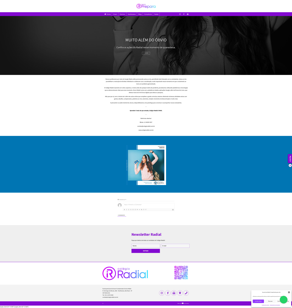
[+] (145, 209)
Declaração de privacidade (275, 305)
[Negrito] (124, 209)
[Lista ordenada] (133, 209)
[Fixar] (131, 209)
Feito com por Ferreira (183, 303)
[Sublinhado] (129, 209)
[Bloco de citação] (137, 209)
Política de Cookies (265, 305)
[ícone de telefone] (186, 293)
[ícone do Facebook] (167, 293)
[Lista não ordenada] (135, 209)
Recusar (270, 301)
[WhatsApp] (283, 299)
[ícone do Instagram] (161, 293)
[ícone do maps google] (180, 293)
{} (143, 209)
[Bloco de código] (139, 209)
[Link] (141, 209)
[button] (289, 292)
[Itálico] (127, 209)
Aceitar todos (258, 301)
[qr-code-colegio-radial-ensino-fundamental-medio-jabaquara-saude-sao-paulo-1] (181, 266)
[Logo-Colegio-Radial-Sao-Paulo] (125, 267)
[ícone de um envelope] (174, 293)
